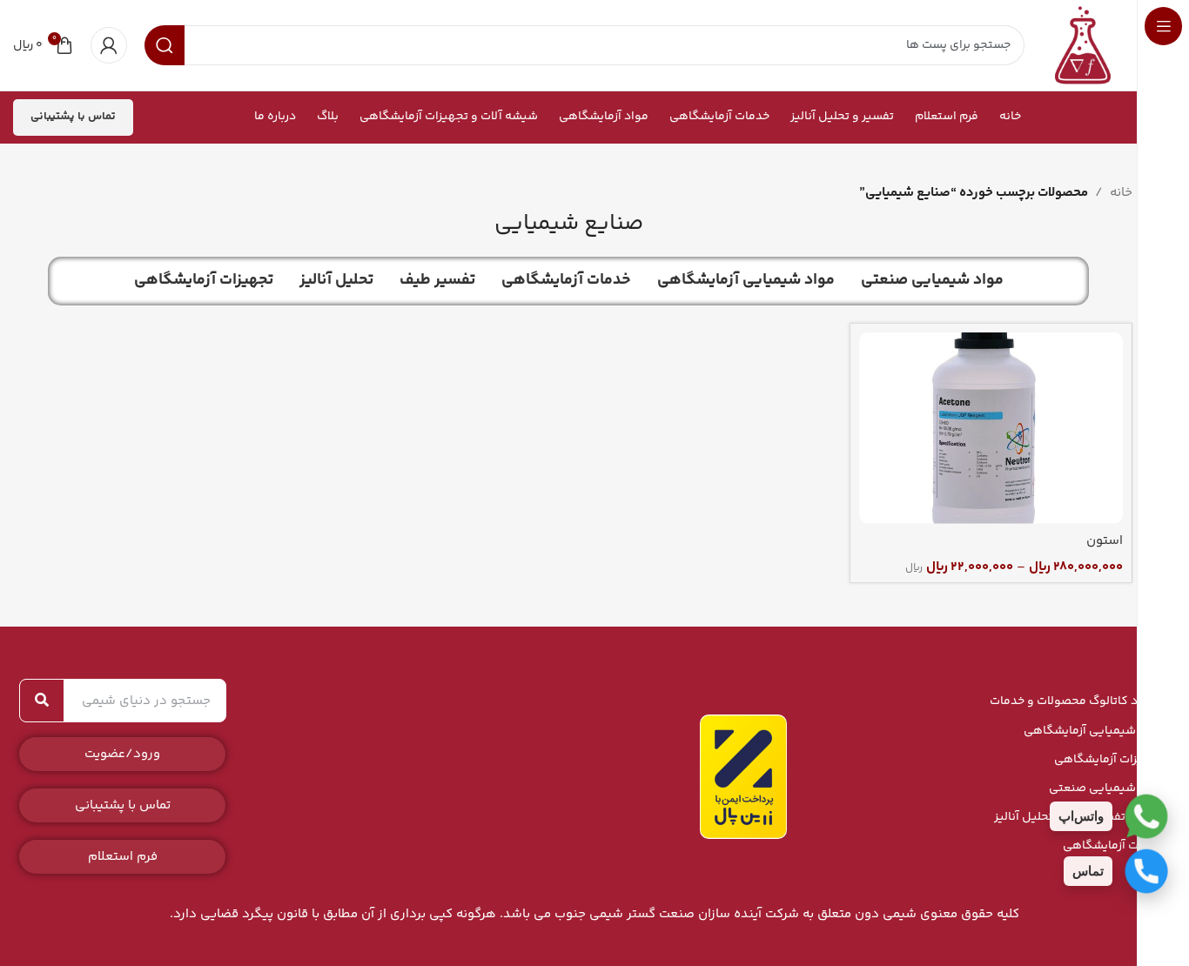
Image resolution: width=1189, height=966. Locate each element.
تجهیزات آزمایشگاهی (1108, 759)
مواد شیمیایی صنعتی (1106, 788)
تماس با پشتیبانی (73, 116)
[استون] (991, 428)
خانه (1121, 193)
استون (1104, 541)
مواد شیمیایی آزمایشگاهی (1093, 731)
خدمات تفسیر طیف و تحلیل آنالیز (1078, 817)
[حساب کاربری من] (109, 45)
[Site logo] (1083, 45)
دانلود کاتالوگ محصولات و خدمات (1076, 701)
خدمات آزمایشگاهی (1113, 845)
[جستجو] (42, 700)
